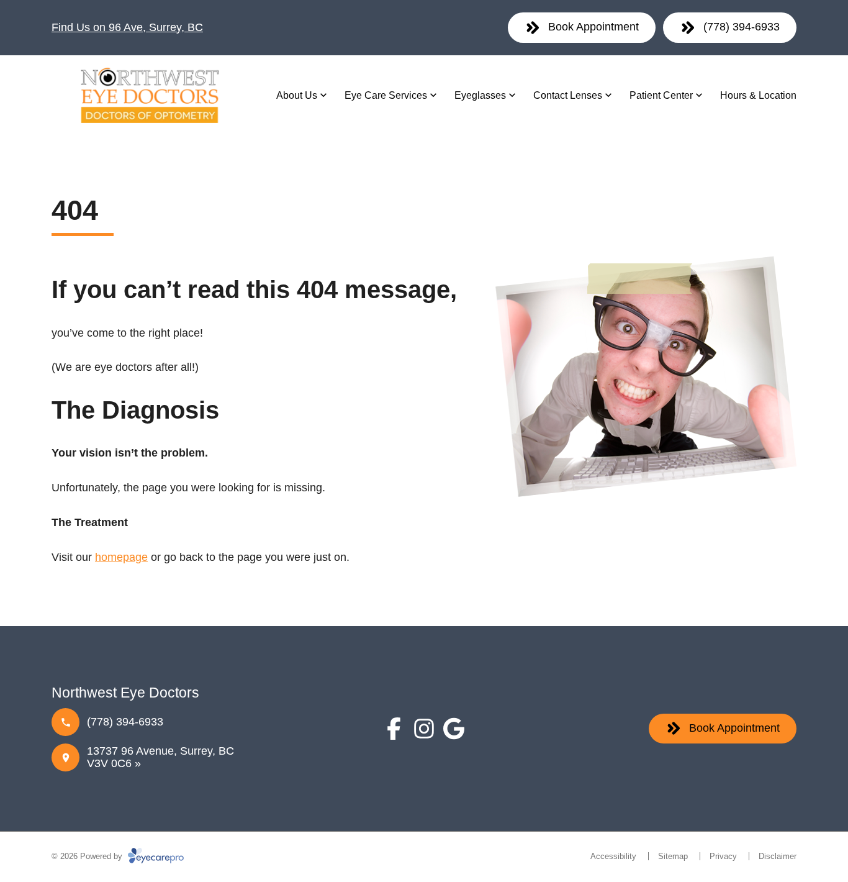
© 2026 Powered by (88, 856)
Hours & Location (758, 95)
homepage (121, 557)
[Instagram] (424, 728)
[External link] (454, 728)
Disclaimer (777, 856)
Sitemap (673, 856)
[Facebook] (394, 728)
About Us (296, 95)
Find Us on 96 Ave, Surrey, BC (127, 27)
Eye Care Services (386, 95)
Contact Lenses (567, 95)
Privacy (723, 856)
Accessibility (613, 856)
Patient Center (661, 95)
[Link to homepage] (148, 95)
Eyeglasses (480, 95)
